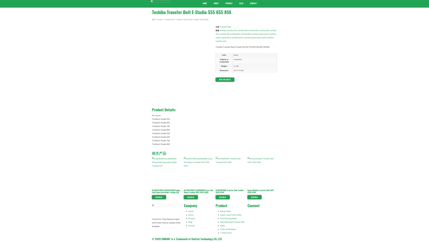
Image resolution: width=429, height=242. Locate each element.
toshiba (223, 30)
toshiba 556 (242, 30)
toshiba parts (237, 37)
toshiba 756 (224, 34)
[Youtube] (256, 212)
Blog (241, 3)
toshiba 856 (246, 34)
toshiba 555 (232, 30)
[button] (262, 4)
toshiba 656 (264, 30)
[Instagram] (262, 212)
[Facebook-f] (250, 212)
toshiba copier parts (260, 34)
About (216, 3)
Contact (253, 3)
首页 (153, 19)
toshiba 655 (253, 30)
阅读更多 (159, 197)
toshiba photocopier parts (255, 37)
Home (205, 3)
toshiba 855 (235, 34)
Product (229, 3)
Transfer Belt (169, 19)
